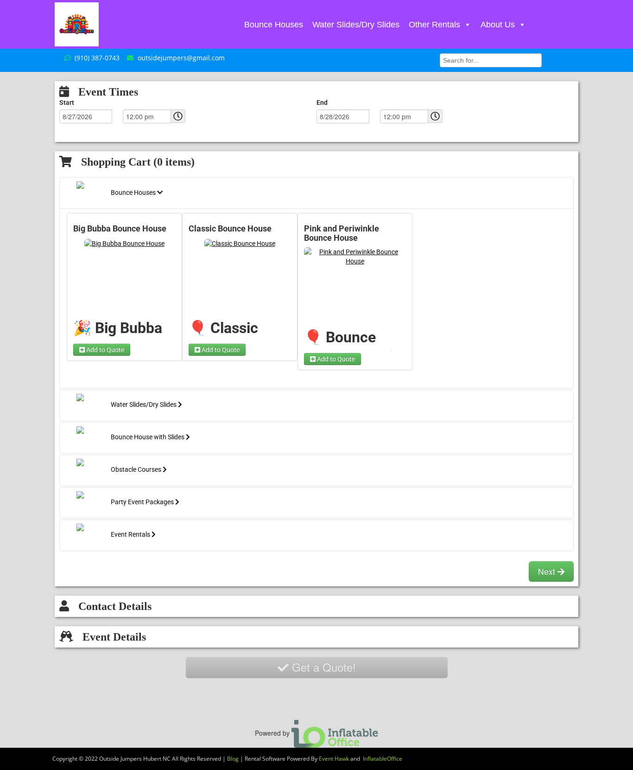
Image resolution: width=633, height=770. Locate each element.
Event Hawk (334, 759)
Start (66, 102)
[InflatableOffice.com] (335, 732)
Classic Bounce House (230, 228)
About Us (498, 24)
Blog (233, 759)
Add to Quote (104, 349)
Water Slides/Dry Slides (355, 24)
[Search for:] (491, 59)
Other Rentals (434, 24)
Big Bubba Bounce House (119, 228)
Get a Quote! (322, 667)
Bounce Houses (273, 24)
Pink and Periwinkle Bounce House (341, 233)
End (322, 102)
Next (547, 571)
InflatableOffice (382, 759)
